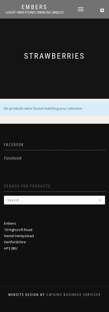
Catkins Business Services (73, 295)
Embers (34, 7)
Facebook (14, 145)
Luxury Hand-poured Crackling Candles (34, 12)
